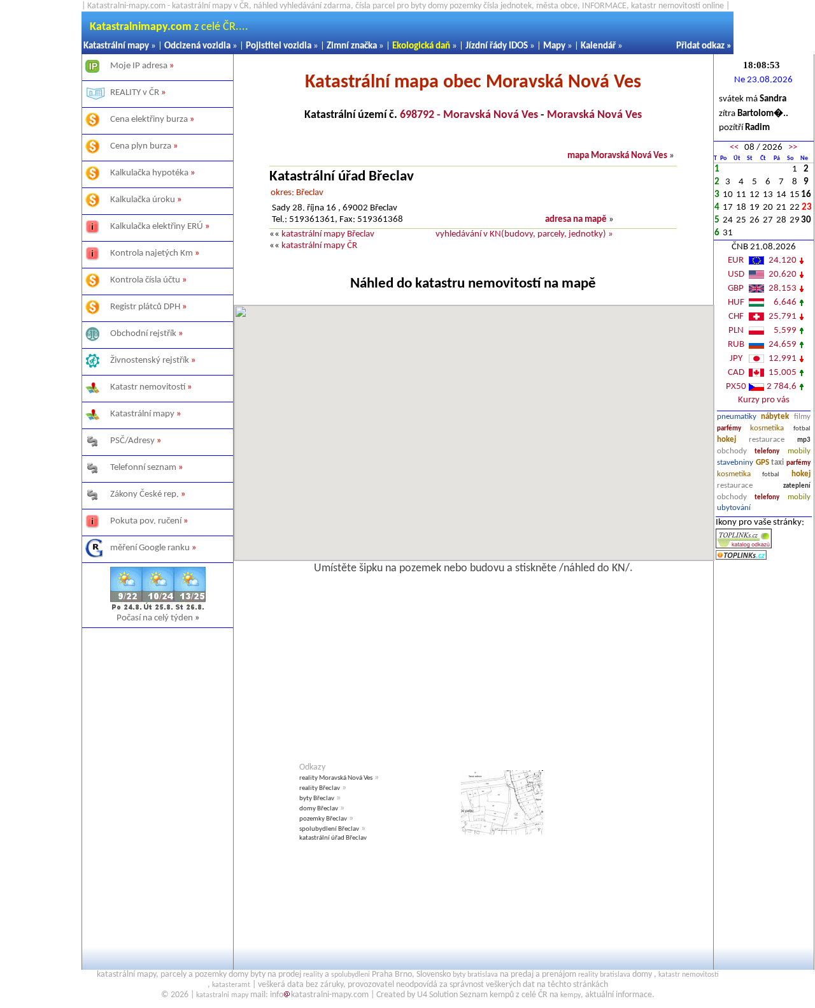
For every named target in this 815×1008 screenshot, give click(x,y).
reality (313, 975)
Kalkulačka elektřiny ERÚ (156, 226)
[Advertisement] (157, 781)
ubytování (734, 508)
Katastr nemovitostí (147, 387)
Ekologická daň (421, 46)
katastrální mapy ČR (319, 246)
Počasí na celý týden (158, 618)
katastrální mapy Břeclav (327, 234)
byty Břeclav (316, 798)
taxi (777, 462)
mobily (799, 451)
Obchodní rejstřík (143, 334)
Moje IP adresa (138, 66)
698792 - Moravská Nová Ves (469, 115)
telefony (767, 451)
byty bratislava (475, 975)
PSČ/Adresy (132, 441)
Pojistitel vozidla (278, 46)
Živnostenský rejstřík (149, 360)
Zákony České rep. (144, 494)
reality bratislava (604, 975)
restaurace (766, 439)
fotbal (802, 428)
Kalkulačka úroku (142, 200)
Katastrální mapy (116, 46)
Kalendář (598, 46)
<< (734, 147)
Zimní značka (352, 46)
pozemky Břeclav (323, 818)
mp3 (804, 440)
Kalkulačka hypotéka (149, 173)
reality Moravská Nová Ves (335, 778)
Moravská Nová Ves (594, 115)
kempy (570, 995)
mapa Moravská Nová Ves (617, 156)
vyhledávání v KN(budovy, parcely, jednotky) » (524, 234)
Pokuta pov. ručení (145, 521)
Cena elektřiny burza (149, 119)
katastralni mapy (222, 995)
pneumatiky (736, 417)
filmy (802, 417)
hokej (726, 439)
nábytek (775, 417)
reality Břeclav (319, 788)
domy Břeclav (318, 808)
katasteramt (231, 985)
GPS (762, 462)
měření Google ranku (150, 548)
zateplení (797, 486)
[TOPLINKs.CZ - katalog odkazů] (744, 546)
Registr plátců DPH (145, 307)
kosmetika (767, 428)
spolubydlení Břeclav (329, 829)
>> (792, 147)
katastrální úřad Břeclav (333, 838)
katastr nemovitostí (688, 975)
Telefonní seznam (143, 467)
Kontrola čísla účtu (145, 280)
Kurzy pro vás (764, 400)
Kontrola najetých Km (151, 253)
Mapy (554, 46)
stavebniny (735, 462)
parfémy (729, 428)
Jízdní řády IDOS (496, 46)
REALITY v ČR (134, 93)
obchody (732, 451)
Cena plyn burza (140, 146)
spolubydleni (350, 975)
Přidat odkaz (700, 46)
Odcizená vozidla (197, 46)
